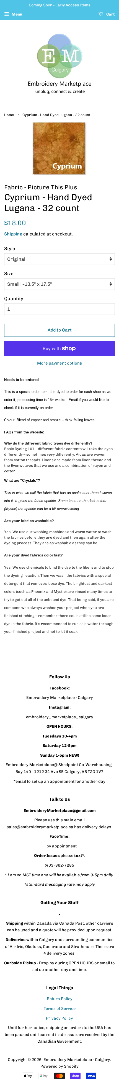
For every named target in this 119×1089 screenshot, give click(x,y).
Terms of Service (60, 1008)
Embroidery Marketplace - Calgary (76, 1059)
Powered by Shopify (59, 1066)
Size (9, 273)
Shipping (13, 234)
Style (9, 248)
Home (9, 115)
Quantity (13, 298)
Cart (110, 14)
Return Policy (60, 998)
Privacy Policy (59, 1018)
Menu (16, 14)
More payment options (59, 363)
